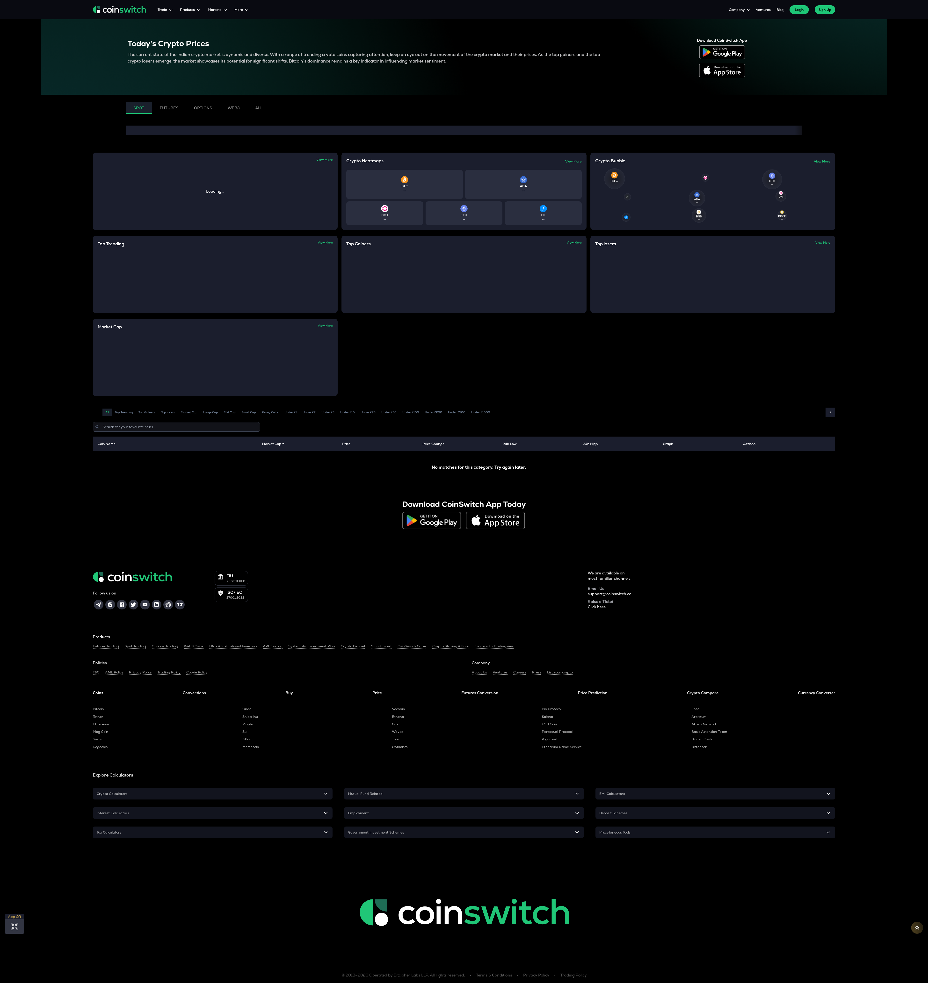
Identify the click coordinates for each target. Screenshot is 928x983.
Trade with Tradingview (494, 646)
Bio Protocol (551, 709)
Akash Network (704, 724)
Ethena (398, 716)
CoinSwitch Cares (412, 646)
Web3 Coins (193, 646)
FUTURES (169, 108)
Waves (397, 731)
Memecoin (250, 747)
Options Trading (165, 646)
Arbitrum (698, 716)
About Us (479, 672)
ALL (258, 108)
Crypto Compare (702, 692)
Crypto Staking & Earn (450, 646)
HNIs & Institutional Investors (233, 646)
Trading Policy (169, 672)
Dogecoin (100, 747)
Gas (395, 724)
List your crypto (560, 672)
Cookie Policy (196, 672)
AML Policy (114, 672)
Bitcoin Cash (701, 739)
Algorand (549, 739)
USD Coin (549, 724)
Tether (98, 716)
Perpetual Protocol (557, 731)
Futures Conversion (479, 692)
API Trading (273, 646)
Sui (244, 731)
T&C (96, 672)
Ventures (763, 9)
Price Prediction (593, 692)
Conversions (194, 692)
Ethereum (101, 724)
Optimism (400, 747)
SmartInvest (381, 646)
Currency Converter (816, 692)
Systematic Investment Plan (311, 646)
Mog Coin (100, 731)
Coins (98, 692)
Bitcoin (98, 709)
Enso (695, 709)
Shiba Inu (250, 716)
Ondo (246, 709)
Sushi (97, 739)
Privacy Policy (140, 672)
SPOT (138, 108)
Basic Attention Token (709, 731)
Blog (780, 9)
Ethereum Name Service (562, 747)
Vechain (398, 709)
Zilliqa (247, 739)
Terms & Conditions (494, 975)
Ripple (247, 724)
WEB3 (234, 108)
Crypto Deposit (353, 646)
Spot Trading (135, 646)
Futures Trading (106, 646)
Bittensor (699, 747)
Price (377, 692)
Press (536, 672)
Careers (519, 672)
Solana (547, 716)
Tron (395, 739)
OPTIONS (203, 108)
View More (324, 160)
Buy (289, 692)
